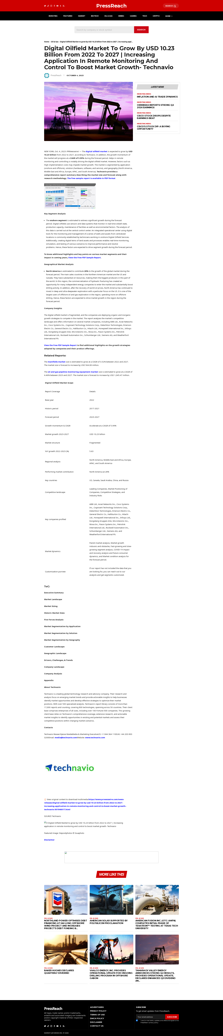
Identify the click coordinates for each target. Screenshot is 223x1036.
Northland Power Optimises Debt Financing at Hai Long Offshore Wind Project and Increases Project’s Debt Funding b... (65, 924)
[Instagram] (51, 6)
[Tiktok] (48, 6)
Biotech (94, 16)
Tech (144, 16)
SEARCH (169, 6)
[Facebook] (54, 6)
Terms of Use (97, 1015)
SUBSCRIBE (172, 1017)
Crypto (156, 16)
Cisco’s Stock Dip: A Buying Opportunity (153, 127)
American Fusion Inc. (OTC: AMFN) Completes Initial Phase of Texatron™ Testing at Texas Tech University (156, 924)
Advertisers (97, 1007)
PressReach (56, 75)
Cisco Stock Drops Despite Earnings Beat (154, 117)
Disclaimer (49, 839)
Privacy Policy (98, 1011)
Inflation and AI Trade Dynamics (157, 97)
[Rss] (64, 6)
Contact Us (96, 1026)
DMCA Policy (97, 1018)
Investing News (144, 94)
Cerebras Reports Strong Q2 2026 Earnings (155, 106)
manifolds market (56, 361)
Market (81, 16)
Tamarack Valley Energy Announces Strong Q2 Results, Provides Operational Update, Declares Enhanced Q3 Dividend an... (155, 975)
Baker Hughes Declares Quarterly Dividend (59, 971)
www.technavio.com (95, 737)
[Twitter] (45, 6)
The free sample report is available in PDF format (91, 178)
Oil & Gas (108, 16)
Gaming (133, 16)
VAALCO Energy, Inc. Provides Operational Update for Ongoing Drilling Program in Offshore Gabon (111, 974)
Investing (53, 16)
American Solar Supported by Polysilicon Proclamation (109, 921)
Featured (67, 16)
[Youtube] (57, 6)
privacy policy (153, 1022)
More (167, 16)
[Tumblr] (60, 6)
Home (46, 42)
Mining (121, 16)
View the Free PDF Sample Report (84, 257)
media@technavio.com (66, 737)
